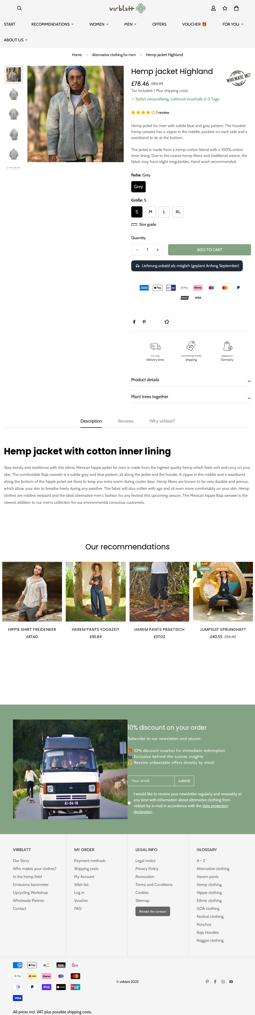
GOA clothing (208, 908)
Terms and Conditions (154, 884)
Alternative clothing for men (114, 55)
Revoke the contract (152, 911)
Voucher (81, 900)
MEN (128, 24)
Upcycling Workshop (30, 892)
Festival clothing (210, 916)
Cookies (142, 892)
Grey (138, 186)
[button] (143, 112)
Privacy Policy (146, 868)
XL (178, 212)
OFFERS (159, 24)
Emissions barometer (31, 884)
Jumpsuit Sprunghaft (223, 629)
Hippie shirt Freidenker (32, 629)
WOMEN (96, 24)
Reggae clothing (210, 940)
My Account (84, 876)
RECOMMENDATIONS (50, 24)
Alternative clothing (213, 868)
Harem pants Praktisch (159, 629)
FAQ (77, 908)
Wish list (81, 884)
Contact (19, 908)
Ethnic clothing (209, 900)
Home (77, 55)
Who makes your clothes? (34, 868)
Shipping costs (86, 868)
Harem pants (208, 876)
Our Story (21, 860)
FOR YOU (231, 24)
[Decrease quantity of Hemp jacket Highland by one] (136, 250)
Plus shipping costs (172, 90)
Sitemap (142, 900)
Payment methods (90, 860)
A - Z (201, 860)
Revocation (144, 876)
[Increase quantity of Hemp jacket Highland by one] (157, 250)
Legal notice (145, 860)
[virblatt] (127, 8)
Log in (79, 892)
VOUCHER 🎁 (194, 24)
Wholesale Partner (28, 900)
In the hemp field (27, 876)
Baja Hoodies (208, 932)
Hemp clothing (209, 884)
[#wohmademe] (238, 78)
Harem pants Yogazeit (96, 629)
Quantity (138, 237)
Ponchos (204, 924)
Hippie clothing (209, 892)
